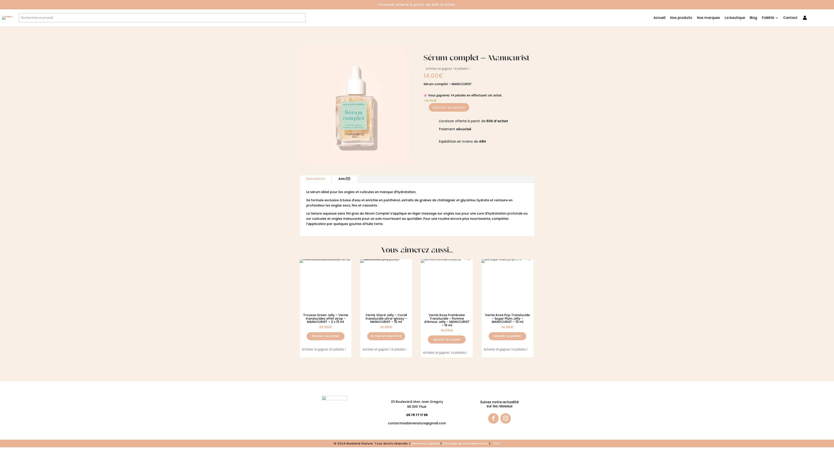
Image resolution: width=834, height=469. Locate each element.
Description (315, 179)
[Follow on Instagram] (505, 418)
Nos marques (708, 18)
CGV (496, 443)
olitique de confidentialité (466, 443)
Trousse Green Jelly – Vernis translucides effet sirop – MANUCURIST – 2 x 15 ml (325, 318)
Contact (790, 18)
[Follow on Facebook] (493, 418)
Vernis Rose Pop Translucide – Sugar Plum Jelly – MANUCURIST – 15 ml (507, 318)
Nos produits (681, 18)
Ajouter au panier (448, 107)
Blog (753, 18)
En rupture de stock (386, 336)
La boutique (735, 18)
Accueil (659, 18)
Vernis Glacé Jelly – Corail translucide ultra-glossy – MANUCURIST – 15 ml (386, 318)
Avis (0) (344, 179)
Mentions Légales (425, 443)
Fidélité (768, 18)
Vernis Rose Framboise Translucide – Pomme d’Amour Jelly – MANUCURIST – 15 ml (447, 320)
